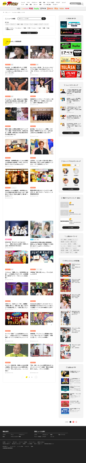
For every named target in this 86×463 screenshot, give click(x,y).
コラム (37, 269)
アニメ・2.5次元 (50, 2)
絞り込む (29, 32)
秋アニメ (71, 252)
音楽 (44, 2)
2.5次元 (35, 24)
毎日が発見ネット (5, 446)
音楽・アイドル (61, 434)
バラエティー (34, 2)
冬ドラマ (62, 252)
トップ (22, 4)
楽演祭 (32, 446)
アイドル (26, 24)
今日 (66, 165)
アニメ (31, 24)
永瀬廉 (67, 250)
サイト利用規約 (30, 443)
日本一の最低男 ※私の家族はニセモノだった (69, 239)
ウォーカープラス (12, 446)
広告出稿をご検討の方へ (6, 443)
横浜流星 (62, 241)
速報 (35, 239)
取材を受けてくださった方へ (16, 443)
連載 (41, 269)
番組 (31, 4)
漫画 (40, 4)
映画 (40, 2)
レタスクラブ (27, 446)
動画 (12, 64)
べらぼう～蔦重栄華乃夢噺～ (74, 250)
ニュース (23, 2)
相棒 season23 (73, 241)
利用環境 (24, 443)
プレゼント (55, 4)
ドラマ (28, 2)
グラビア (58, 2)
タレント (35, 4)
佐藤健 (76, 252)
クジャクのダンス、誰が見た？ (66, 243)
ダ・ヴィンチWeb (20, 446)
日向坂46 (67, 252)
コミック (64, 2)
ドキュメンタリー (14, 436)
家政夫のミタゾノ (69, 248)
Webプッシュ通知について (38, 443)
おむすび (75, 248)
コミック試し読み (47, 4)
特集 (27, 4)
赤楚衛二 (75, 243)
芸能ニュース (7, 12)
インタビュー (13, 187)
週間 (75, 165)
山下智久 (62, 248)
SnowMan (67, 241)
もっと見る (71, 133)
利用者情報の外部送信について (49, 443)
